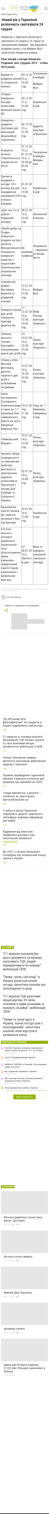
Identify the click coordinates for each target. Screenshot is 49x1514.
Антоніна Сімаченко (14, 597)
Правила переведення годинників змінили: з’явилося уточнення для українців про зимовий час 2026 (23, 779)
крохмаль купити (14, 1328)
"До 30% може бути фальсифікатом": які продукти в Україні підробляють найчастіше (22, 722)
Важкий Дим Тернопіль (18, 1292)
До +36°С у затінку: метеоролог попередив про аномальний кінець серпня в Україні (24, 855)
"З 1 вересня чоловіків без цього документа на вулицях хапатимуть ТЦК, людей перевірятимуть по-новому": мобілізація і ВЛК (22, 961)
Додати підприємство (24, 1097)
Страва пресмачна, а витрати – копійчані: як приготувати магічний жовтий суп (22, 796)
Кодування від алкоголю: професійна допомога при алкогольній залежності (19, 835)
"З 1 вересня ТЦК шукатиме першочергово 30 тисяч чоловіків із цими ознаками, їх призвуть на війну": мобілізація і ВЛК (24, 1004)
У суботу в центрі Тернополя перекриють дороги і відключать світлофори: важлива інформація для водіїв (23, 815)
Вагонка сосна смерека (18, 1256)
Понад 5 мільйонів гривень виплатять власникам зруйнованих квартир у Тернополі (24, 761)
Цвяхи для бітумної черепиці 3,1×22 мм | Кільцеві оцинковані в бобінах (24, 1368)
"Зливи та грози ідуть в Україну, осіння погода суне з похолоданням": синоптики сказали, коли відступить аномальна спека (23, 1027)
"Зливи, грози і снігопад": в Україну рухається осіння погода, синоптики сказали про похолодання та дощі (24, 983)
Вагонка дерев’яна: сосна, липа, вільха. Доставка (23, 1219)
